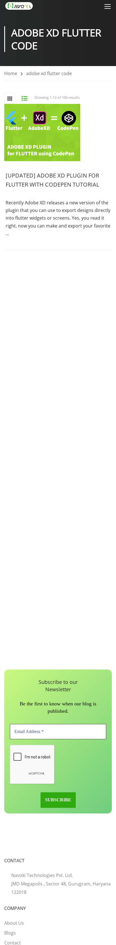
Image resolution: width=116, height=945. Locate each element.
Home (10, 73)
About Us (14, 923)
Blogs (10, 933)
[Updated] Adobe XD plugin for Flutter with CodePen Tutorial (52, 180)
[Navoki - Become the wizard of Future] (19, 6)
